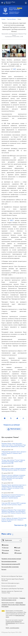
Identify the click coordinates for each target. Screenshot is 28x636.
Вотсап (17, 550)
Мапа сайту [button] (6, 534)
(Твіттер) (5, 547)
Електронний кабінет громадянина (10, 567)
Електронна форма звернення (9, 561)
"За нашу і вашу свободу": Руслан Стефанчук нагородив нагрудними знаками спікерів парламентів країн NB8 (13, 462)
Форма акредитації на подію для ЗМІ (11, 564)
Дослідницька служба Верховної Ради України (12, 588)
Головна (3, 19)
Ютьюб (18, 547)
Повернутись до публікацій (12, 425)
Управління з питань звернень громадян (11, 558)
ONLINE (20, 8)
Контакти (4, 569)
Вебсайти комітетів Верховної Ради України (12, 576)
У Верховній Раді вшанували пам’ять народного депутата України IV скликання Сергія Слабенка (14, 453)
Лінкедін (5, 553)
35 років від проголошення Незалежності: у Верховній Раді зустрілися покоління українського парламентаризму (13, 496)
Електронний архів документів (9, 586)
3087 (14, 69)
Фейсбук (6, 545)
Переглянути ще (19, 525)
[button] (11, 540)
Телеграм (18, 553)
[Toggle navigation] (2, 2)
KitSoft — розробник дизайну (12, 628)
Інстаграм (6, 550)
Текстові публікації (11, 19)
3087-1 (12, 220)
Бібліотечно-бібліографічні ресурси (10, 583)
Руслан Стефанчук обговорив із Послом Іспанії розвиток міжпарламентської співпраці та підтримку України (14, 520)
